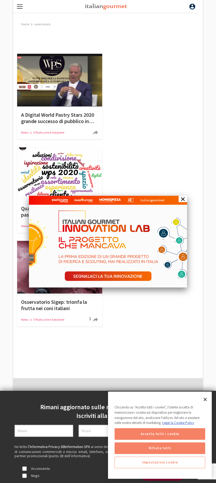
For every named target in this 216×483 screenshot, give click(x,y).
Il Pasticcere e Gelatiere (48, 132)
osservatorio (42, 24)
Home (25, 24)
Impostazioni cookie (160, 462)
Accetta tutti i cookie (160, 434)
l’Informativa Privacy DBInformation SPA (59, 446)
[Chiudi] (205, 399)
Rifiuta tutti (160, 448)
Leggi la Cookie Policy (178, 423)
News (25, 132)
